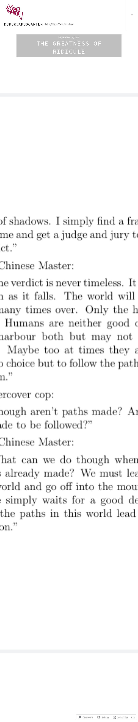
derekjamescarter (23, 24)
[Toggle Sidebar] (132, 15)
